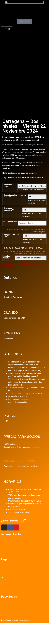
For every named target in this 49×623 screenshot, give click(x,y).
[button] (24, 16)
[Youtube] (16, 527)
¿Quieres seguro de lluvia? (10, 235)
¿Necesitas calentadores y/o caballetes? (14, 196)
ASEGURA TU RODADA (21, 461)
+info (40, 466)
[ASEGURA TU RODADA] (7, 454)
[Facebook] (10, 527)
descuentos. (37, 447)
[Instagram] (4, 527)
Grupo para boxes (9, 222)
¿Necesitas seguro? (7, 185)
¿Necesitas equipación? (8, 209)
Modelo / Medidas (6, 257)
